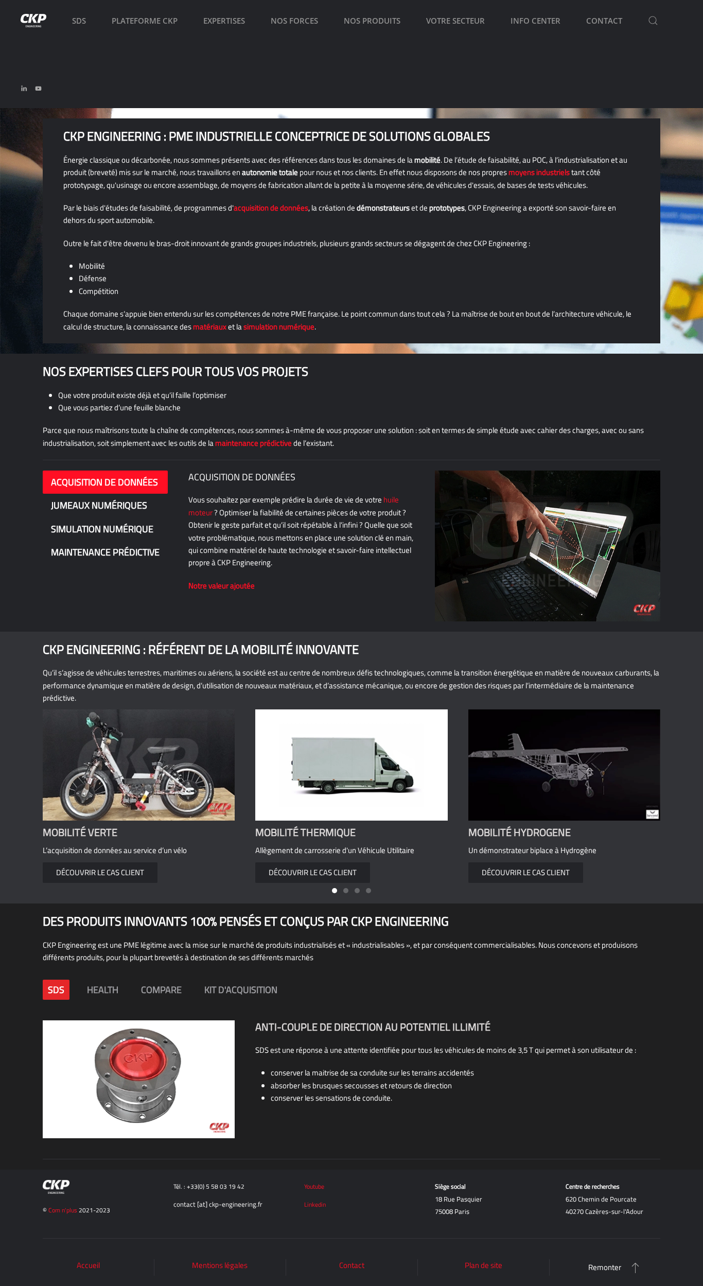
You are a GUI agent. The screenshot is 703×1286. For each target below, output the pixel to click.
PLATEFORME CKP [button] (145, 20)
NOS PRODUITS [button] (372, 20)
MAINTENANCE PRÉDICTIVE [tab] (105, 552)
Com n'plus (62, 1210)
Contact (351, 1265)
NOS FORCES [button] (294, 20)
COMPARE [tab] (161, 990)
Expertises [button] (224, 20)
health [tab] (102, 990)
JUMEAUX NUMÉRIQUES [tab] (99, 505)
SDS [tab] (56, 990)
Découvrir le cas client (100, 872)
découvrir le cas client (313, 872)
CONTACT (604, 20)
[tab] (334, 890)
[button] (653, 20)
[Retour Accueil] (33, 20)
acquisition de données (271, 208)
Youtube (314, 1186)
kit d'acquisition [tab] (240, 990)
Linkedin (315, 1204)
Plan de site (483, 1265)
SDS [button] (79, 20)
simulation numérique (278, 327)
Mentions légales (220, 1265)
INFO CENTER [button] (535, 20)
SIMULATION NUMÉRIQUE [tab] (102, 529)
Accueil (88, 1265)
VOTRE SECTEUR (455, 20)
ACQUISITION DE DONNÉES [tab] (104, 482)
